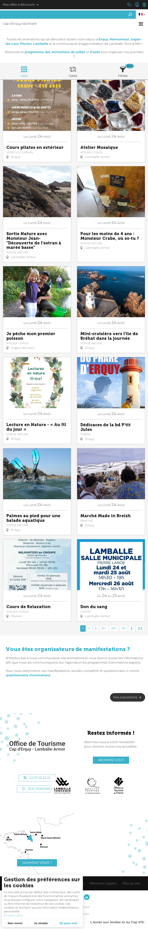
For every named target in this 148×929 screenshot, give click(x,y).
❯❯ (140, 628)
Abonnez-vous (111, 760)
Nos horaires (39, 789)
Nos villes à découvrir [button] (19, 4)
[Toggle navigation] (141, 24)
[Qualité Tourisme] (93, 785)
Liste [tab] (24, 76)
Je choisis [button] (41, 923)
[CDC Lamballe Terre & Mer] (62, 785)
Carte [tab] (73, 76)
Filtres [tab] (123, 76)
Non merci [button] (15, 923)
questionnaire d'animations (28, 675)
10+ (103, 628)
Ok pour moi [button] (68, 923)
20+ (114, 628)
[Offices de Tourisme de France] (118, 785)
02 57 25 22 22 (39, 778)
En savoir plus (13, 915)
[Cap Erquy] (37, 746)
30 (123, 628)
